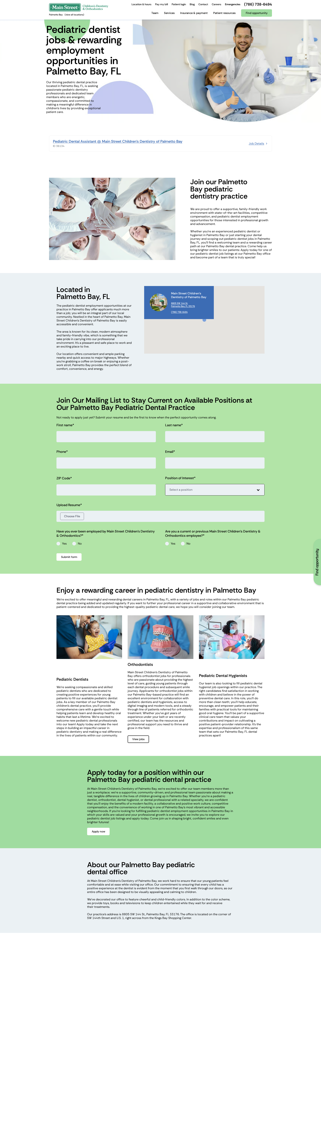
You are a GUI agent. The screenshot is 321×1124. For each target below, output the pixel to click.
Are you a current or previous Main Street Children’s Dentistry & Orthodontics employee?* (212, 533)
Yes (64, 543)
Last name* (174, 425)
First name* (65, 425)
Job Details (256, 143)
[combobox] (214, 489)
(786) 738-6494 (179, 312)
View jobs (138, 739)
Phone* (62, 452)
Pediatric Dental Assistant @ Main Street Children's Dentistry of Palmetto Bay (117, 141)
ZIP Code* (64, 478)
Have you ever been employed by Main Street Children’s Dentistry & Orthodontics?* (105, 533)
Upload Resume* (69, 505)
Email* (170, 452)
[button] (204, 320)
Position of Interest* (180, 478)
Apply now (98, 831)
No (80, 543)
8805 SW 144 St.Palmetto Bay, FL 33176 (183, 305)
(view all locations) (74, 14)
